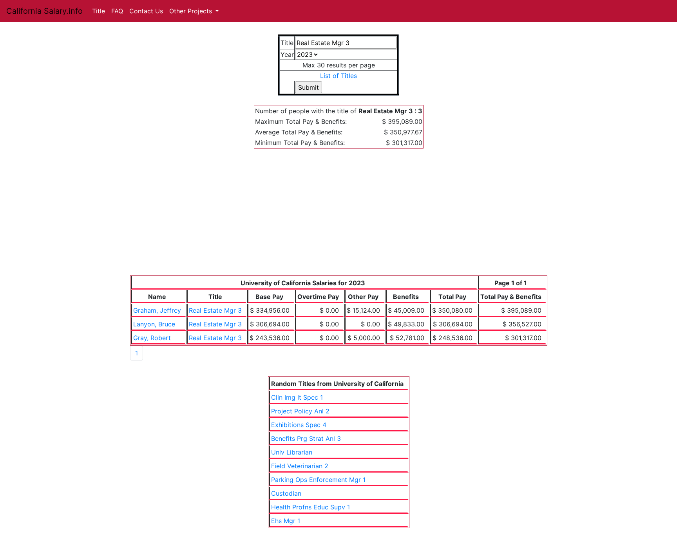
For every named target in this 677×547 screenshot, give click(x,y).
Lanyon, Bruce (154, 324)
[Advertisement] (338, 217)
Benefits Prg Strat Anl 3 (306, 438)
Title (98, 11)
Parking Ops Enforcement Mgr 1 (318, 480)
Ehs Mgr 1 (285, 521)
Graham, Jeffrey (157, 310)
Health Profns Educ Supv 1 (310, 507)
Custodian (286, 493)
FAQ (117, 11)
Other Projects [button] (191, 11)
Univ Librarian (291, 452)
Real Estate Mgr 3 (215, 310)
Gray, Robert (152, 338)
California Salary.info (44, 11)
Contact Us (146, 11)
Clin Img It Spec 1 (297, 397)
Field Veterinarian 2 (299, 466)
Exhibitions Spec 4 (298, 425)
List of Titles (338, 76)
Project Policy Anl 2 (300, 411)
